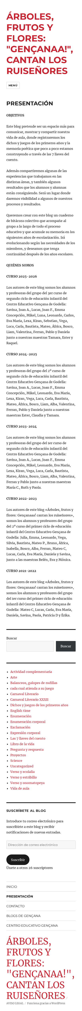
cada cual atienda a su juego (32, 688)
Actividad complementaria (31, 672)
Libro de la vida (22, 744)
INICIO (11, 887)
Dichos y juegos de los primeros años (39, 705)
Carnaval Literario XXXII (29, 700)
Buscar (11, 638)
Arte (13, 677)
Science (16, 761)
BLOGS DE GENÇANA (23, 916)
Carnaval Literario (24, 694)
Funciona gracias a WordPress (46, 1003)
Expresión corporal (25, 733)
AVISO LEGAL (14, 1003)
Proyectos (18, 755)
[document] (41, 498)
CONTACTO (15, 906)
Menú (13, 85)
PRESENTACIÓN (19, 896)
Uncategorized (21, 766)
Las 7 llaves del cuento (27, 738)
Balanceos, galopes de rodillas (33, 683)
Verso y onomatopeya (27, 783)
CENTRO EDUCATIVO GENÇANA (32, 925)
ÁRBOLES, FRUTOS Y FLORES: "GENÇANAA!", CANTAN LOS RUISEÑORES (39, 43)
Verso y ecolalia (22, 772)
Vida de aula (19, 788)
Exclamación (20, 727)
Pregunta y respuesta (27, 750)
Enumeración (20, 716)
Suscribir (18, 860)
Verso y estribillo (23, 777)
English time (20, 711)
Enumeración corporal (27, 722)
